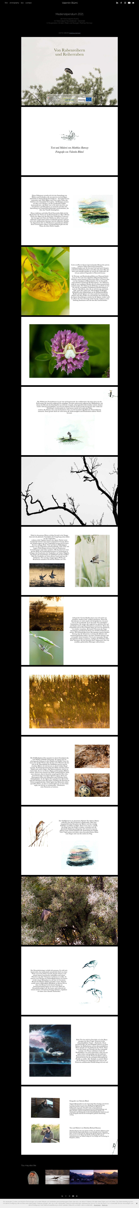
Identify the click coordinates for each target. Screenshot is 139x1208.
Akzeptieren (97, 1205)
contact (28, 3)
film (6, 3)
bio (22, 3)
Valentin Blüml (70, 3)
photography (14, 3)
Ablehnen (105, 1205)
